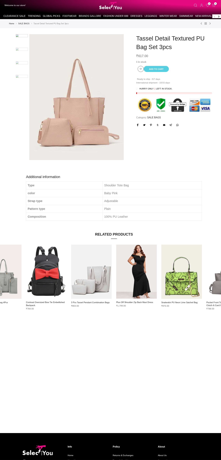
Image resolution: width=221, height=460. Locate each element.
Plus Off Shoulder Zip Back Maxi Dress (134, 302)
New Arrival (203, 16)
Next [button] (218, 16)
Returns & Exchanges (123, 455)
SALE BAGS (23, 23)
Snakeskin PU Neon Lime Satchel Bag (179, 302)
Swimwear (186, 16)
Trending (34, 16)
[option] (14, 16)
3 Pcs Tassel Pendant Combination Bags (90, 302)
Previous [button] (214, 16)
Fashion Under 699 (115, 16)
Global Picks (51, 16)
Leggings (151, 16)
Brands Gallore (90, 16)
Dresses (136, 16)
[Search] (195, 5)
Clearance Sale (14, 16)
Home (11, 23)
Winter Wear (168, 16)
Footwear (70, 16)
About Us (162, 455)
